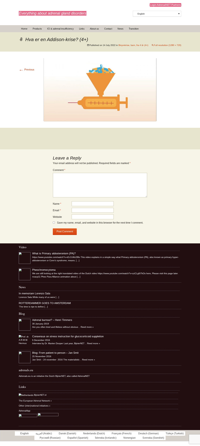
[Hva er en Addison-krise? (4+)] (100, 89)
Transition (134, 28)
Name (57, 203)
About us (94, 28)
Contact (108, 28)
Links (82, 28)
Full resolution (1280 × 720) (167, 45)
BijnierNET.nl (40, 395)
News (120, 28)
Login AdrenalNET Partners (165, 5)
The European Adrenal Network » (35, 400)
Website (57, 217)
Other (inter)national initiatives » (34, 405)
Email (57, 210)
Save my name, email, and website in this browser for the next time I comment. (100, 222)
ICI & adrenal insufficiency (60, 28)
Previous (26, 69)
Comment (59, 170)
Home (24, 28)
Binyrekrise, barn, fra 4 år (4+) (133, 45)
